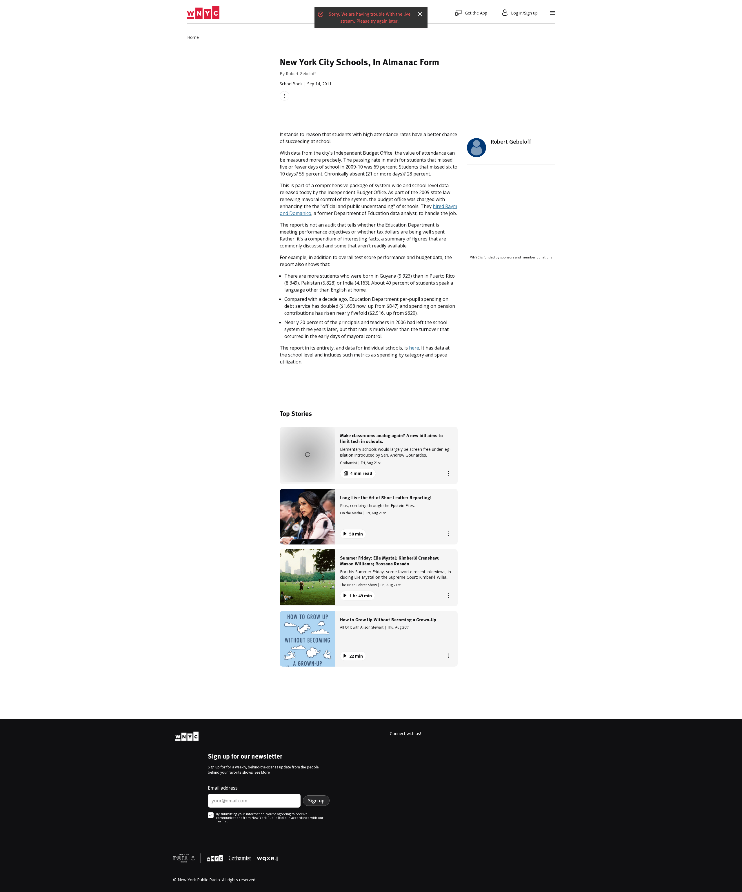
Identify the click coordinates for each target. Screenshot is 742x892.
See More (262, 772)
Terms (221, 821)
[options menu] (284, 96)
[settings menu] (552, 13)
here (414, 348)
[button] (369, 455)
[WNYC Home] (203, 12)
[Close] (420, 13)
